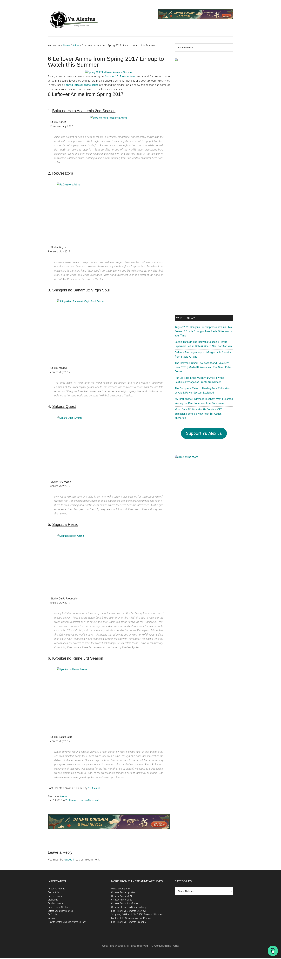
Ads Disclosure (55, 903)
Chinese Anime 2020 (121, 899)
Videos (51, 918)
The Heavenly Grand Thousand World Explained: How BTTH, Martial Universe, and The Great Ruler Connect (203, 367)
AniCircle (52, 914)
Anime (63, 796)
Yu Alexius (94, 788)
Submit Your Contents (59, 907)
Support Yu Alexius (204, 433)
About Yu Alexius (56, 888)
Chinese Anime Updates (123, 892)
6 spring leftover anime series (81, 84)
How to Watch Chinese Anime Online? (67, 922)
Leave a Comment (89, 800)
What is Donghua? (120, 888)
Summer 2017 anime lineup (120, 76)
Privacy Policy (55, 896)
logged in (69, 859)
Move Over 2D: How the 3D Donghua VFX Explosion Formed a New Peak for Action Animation (198, 414)
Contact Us (53, 892)
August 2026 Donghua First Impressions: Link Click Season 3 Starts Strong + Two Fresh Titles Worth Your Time (203, 331)
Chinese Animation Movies (124, 903)
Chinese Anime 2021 (121, 896)
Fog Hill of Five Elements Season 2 (128, 922)
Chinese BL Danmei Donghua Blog (128, 907)
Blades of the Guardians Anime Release (131, 918)
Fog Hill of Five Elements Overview (128, 911)
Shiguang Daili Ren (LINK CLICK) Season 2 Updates (137, 914)
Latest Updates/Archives (60, 911)
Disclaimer (53, 899)
